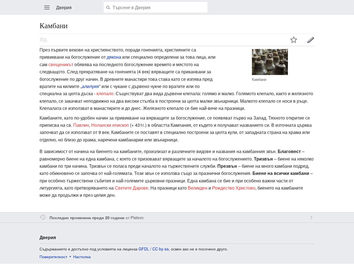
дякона (114, 57)
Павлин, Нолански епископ (101, 125)
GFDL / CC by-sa (154, 249)
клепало (105, 93)
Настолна (82, 256)
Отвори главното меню (47, 7)
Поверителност (53, 256)
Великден (197, 188)
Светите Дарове (131, 188)
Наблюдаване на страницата (293, 39)
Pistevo (137, 217)
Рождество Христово (233, 188)
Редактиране (310, 39)
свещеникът (60, 64)
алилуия (90, 86)
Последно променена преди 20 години (87, 217)
